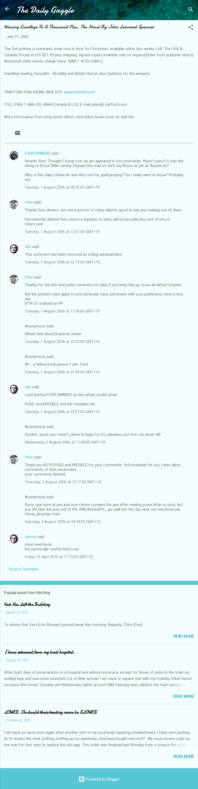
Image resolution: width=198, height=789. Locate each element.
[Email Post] (17, 134)
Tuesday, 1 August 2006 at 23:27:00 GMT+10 (62, 411)
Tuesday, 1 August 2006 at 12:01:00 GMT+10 (62, 231)
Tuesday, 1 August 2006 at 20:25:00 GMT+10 (62, 341)
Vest (29, 202)
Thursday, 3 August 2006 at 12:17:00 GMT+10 (63, 482)
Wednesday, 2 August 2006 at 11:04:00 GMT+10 (65, 442)
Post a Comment (23, 569)
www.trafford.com (79, 92)
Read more (184, 636)
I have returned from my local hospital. (39, 652)
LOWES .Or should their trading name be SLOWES (50, 712)
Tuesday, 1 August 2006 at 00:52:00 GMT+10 (62, 187)
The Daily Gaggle (45, 10)
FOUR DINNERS (37, 153)
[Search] (191, 10)
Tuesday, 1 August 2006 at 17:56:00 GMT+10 (62, 311)
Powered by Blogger (102, 779)
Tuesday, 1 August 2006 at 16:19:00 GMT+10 (62, 262)
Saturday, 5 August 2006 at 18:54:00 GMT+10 (63, 521)
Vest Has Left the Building (27, 604)
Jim (28, 246)
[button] (191, 28)
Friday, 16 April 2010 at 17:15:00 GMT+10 (59, 556)
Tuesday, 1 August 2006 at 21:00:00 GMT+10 (62, 372)
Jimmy (30, 536)
